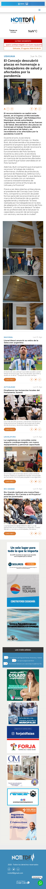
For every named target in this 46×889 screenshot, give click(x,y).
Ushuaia (9, 56)
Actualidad (9, 387)
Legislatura (10, 437)
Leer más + (10, 380)
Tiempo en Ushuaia (23, 31)
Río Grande (9, 489)
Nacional (8, 337)
